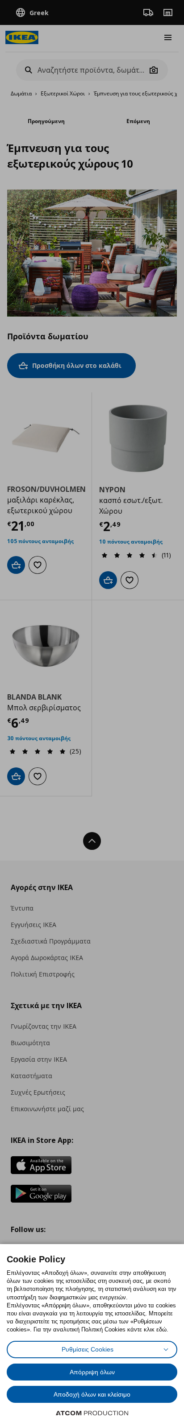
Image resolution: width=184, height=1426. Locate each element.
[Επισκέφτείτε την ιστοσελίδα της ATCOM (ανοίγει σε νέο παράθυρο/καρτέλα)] (92, 1413)
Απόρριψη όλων (92, 1372)
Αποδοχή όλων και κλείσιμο (92, 1394)
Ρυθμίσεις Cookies (87, 1349)
